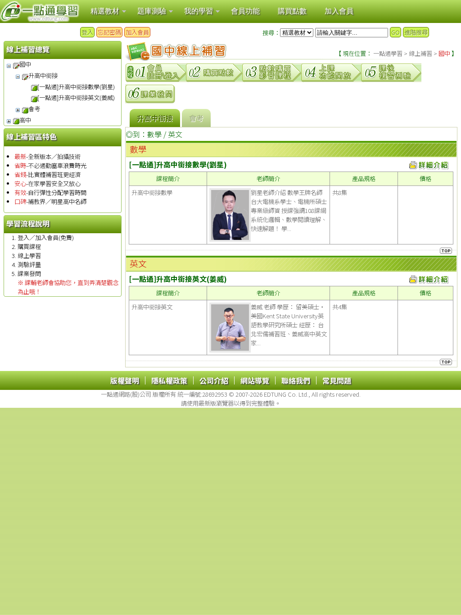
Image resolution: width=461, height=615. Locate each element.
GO (395, 32)
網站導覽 (254, 380)
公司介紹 (213, 380)
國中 (25, 64)
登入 (87, 32)
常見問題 (336, 380)
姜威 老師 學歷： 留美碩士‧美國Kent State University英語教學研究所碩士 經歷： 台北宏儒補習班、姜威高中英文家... (289, 325)
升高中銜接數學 (151, 192)
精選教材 (104, 11)
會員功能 (245, 11)
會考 (34, 108)
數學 (154, 134)
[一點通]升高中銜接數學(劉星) (76, 86)
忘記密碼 (109, 32)
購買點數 (292, 11)
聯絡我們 (295, 380)
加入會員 (339, 11)
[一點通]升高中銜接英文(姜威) (76, 97)
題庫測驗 (151, 11)
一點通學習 (387, 53)
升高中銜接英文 (151, 307)
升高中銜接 (43, 75)
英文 (175, 134)
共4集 (339, 307)
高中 (25, 120)
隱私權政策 (169, 380)
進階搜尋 (416, 32)
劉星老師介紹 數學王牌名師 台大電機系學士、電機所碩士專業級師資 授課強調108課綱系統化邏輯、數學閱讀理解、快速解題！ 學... (289, 210)
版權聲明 (124, 380)
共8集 (339, 192)
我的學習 (198, 11)
